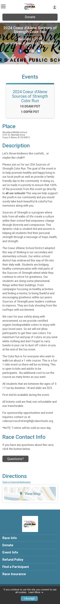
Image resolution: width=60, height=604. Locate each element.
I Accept (29, 598)
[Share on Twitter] (26, 51)
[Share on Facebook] (20, 51)
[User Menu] (54, 7)
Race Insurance (14, 574)
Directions (49, 43)
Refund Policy (12, 559)
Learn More (34, 592)
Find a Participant (15, 567)
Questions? (15, 459)
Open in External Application (16, 482)
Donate (30, 17)
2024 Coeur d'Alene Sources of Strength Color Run (30, 30)
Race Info (9, 538)
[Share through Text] (38, 51)
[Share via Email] (32, 51)
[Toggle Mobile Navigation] (3, 6)
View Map (33, 494)
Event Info (10, 552)
